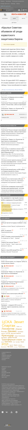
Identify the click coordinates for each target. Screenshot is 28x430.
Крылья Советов (16, 333)
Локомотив (8, 328)
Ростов (8, 333)
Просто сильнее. (5, 267)
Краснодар (8, 335)
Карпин (3, 333)
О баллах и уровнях (6, 356)
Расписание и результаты (18, 1)
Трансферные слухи (12, 339)
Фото (24, 18)
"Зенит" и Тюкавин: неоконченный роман (12, 236)
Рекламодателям (5, 358)
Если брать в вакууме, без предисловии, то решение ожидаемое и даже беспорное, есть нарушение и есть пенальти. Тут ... (13, 315)
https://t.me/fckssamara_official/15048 (12, 89)
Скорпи (7, 296)
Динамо (12, 331)
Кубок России (12, 337)
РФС (21, 326)
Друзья (15, 22)
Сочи (14, 342)
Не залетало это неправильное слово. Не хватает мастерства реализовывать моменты (12, 289)
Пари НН (11, 345)
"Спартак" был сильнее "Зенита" (9, 242)
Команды (13, 3)
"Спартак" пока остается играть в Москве (12, 179)
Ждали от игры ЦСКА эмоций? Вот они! (11, 250)
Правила (3, 1)
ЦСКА (7, 322)
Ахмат (22, 342)
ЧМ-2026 (10, 347)
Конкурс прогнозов (5, 3)
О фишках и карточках (6, 355)
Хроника (5, 18)
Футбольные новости (6, 366)
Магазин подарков (6, 375)
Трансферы (8, 1)
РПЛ (5, 344)
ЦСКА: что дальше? (6, 230)
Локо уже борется (5, 278)
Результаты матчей (6, 372)
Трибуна (3, 369)
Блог (15, 18)
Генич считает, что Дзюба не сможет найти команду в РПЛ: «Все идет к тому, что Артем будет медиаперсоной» (13, 150)
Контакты (4, 359)
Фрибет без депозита (5, 6)
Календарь (4, 371)
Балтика (8, 342)
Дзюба (2, 342)
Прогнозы (4, 374)
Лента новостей (10, 114)
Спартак (8, 326)
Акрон (16, 345)
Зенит (19, 322)
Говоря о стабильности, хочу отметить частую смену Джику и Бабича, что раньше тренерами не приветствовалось (13, 300)
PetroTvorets (9, 311)
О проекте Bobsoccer (6, 352)
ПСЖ (24, 340)
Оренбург (18, 342)
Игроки (18, 3)
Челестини (21, 347)
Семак (16, 336)
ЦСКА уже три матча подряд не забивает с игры (13, 222)
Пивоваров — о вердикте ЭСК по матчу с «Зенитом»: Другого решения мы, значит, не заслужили (12, 306)
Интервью (4, 368)
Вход (25, 9)
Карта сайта (4, 377)
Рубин (18, 326)
